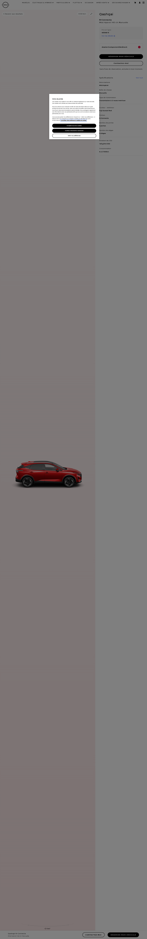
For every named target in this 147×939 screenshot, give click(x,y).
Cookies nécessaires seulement (74, 130)
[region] (74, 116)
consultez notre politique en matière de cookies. (73, 120)
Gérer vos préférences (74, 135)
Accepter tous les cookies (74, 125)
